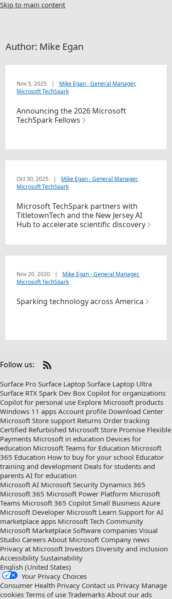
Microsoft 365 (22, 493)
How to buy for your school (90, 457)
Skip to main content (32, 4)
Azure (151, 502)
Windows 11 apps (28, 411)
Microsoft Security (69, 484)
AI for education (51, 475)
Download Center (135, 411)
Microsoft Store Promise (106, 429)
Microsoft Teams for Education (81, 447)
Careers (34, 539)
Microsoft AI (19, 484)
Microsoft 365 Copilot (56, 502)
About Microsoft (73, 539)
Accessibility (19, 557)
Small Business (116, 502)
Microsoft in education (68, 438)
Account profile (82, 411)
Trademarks (86, 594)
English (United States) (35, 567)
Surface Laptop (61, 383)
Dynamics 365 (122, 484)
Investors (79, 548)
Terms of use (46, 594)
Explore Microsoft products (120, 402)
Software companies (105, 530)
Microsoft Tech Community (100, 521)
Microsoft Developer (32, 512)
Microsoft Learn (92, 512)
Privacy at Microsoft (31, 548)
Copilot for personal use (38, 402)
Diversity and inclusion (132, 548)
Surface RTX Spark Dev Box (42, 393)
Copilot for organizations (126, 393)
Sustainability (61, 557)
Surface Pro (18, 383)
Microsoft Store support (37, 420)
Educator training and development (82, 461)
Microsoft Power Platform (87, 493)
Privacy (128, 585)
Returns (89, 420)
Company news (125, 539)
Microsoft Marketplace (35, 530)
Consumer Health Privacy (40, 585)
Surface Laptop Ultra (119, 383)
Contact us (98, 585)
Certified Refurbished (33, 429)
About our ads (129, 594)
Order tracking (126, 420)
